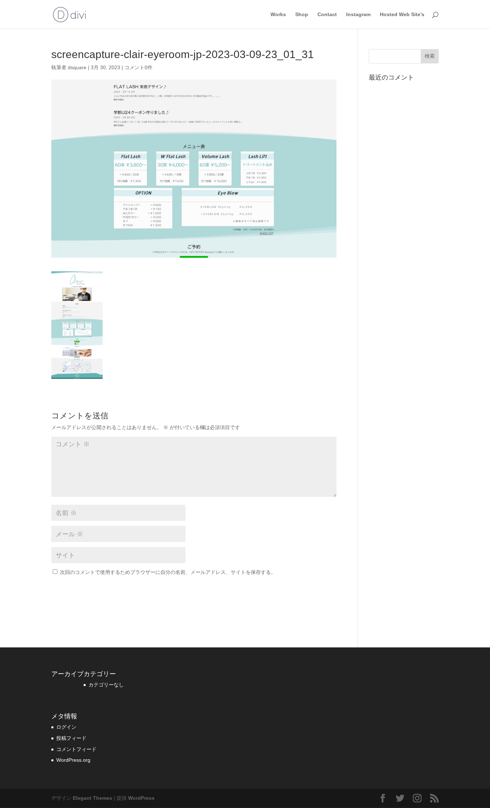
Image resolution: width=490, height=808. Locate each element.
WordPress (141, 798)
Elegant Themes (92, 798)
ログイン (66, 727)
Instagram (358, 14)
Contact (327, 14)
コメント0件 (138, 67)
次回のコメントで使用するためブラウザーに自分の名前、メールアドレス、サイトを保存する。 (168, 572)
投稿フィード (71, 738)
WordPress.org (73, 760)
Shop (301, 14)
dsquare (77, 67)
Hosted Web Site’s (402, 14)
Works (278, 14)
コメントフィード (76, 749)
